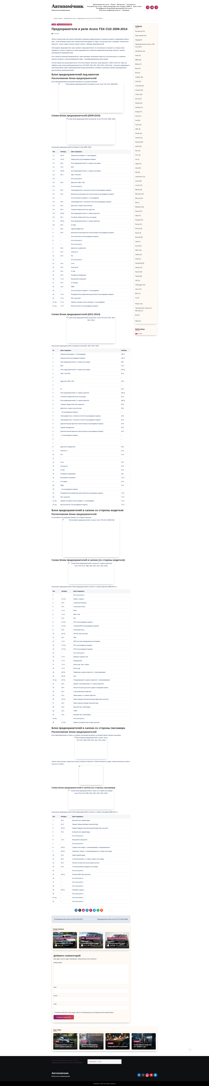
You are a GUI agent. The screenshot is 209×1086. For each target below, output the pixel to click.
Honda (137, 133)
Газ (56, 938)
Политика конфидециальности (110, 10)
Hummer (137, 137)
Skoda (137, 254)
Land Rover (138, 176)
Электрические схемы (94, 6)
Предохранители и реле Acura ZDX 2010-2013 (69, 919)
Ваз (136, 315)
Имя (55, 987)
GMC (136, 129)
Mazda (137, 189)
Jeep (136, 168)
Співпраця (125, 10)
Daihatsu (138, 107)
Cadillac (137, 77)
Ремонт (113, 4)
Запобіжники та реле (95, 1061)
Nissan (137, 211)
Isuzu (136, 150)
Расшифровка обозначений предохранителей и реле (114, 8)
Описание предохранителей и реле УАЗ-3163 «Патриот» (116, 943)
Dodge (137, 111)
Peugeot (137, 220)
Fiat (136, 120)
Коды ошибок (139, 35)
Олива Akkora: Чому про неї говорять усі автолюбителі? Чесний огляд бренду (143, 1047)
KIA (136, 172)
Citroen (137, 94)
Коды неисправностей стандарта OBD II (118, 6)
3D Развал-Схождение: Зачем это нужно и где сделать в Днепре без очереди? (89, 1047)
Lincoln (137, 185)
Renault (137, 237)
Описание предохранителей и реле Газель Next (64, 943)
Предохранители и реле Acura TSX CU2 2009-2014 (89, 29)
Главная (54, 1060)
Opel (136, 215)
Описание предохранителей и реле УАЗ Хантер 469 (90, 943)
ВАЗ (136, 293)
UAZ (83, 938)
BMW (137, 59)
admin (59, 945)
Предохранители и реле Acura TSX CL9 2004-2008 (112, 919)
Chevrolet (138, 85)
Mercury (137, 198)
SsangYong (138, 263)
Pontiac (137, 224)
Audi (136, 55)
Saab (136, 241)
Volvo (137, 289)
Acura (54, 24)
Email (56, 995)
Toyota (137, 276)
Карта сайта (137, 6)
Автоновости (131, 4)
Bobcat (137, 64)
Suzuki (137, 272)
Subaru (137, 267)
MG (136, 202)
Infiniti (137, 146)
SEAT (137, 250)
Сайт (55, 1004)
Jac (136, 159)
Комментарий (58, 962)
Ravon (137, 233)
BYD (136, 72)
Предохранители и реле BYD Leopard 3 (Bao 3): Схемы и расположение (64, 1046)
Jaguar (137, 163)
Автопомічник (68, 6)
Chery (137, 81)
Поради (137, 40)
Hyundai (137, 142)
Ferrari (137, 116)
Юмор (137, 321)
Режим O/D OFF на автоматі (118, 1046)
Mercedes (138, 194)
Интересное (121, 4)
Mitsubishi (138, 207)
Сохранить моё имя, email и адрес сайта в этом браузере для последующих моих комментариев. (84, 1012)
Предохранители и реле (101, 4)
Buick (137, 68)
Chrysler (137, 90)
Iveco (136, 155)
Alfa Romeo (138, 51)
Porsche (137, 228)
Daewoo (137, 103)
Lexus (137, 181)
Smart (137, 259)
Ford (136, 124)
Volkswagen (139, 285)
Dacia (137, 98)
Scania (137, 246)
